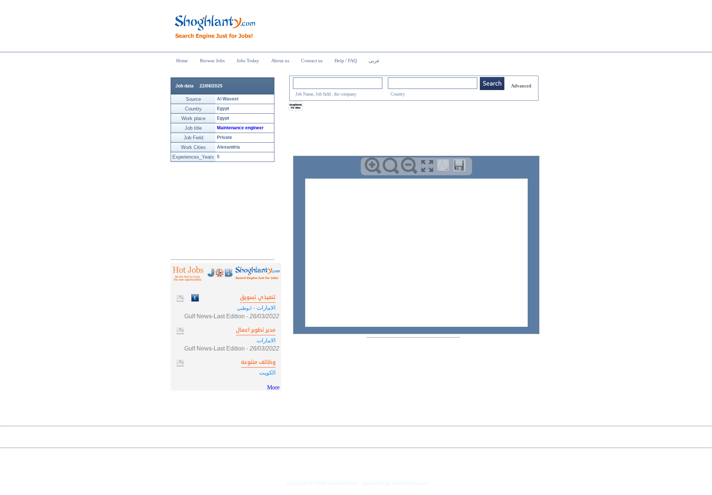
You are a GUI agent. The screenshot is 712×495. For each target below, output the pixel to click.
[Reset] (391, 165)
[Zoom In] (373, 165)
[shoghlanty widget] (296, 107)
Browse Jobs (212, 60)
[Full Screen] (427, 165)
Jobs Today (248, 60)
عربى (374, 60)
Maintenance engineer (240, 127)
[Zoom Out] (409, 165)
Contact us (312, 60)
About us (280, 60)
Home (182, 60)
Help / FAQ (345, 60)
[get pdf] (444, 166)
